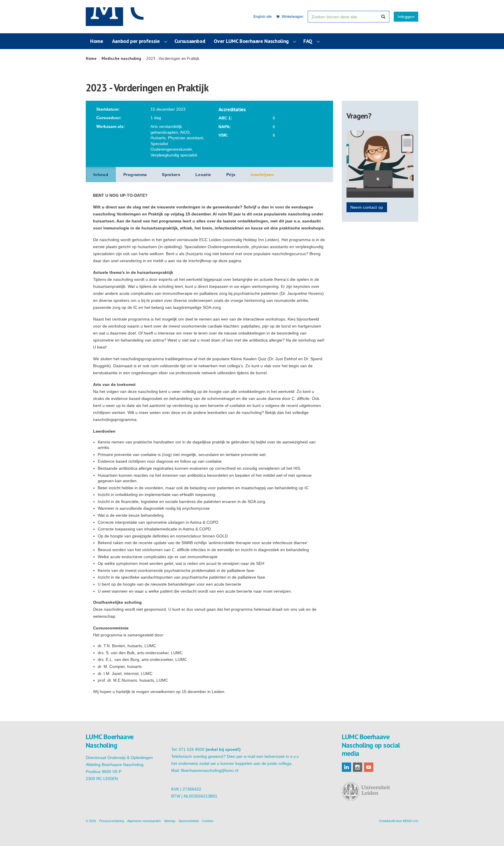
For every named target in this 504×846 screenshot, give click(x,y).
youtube (368, 767)
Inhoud (100, 174)
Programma (135, 174)
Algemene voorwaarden (144, 821)
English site (262, 17)
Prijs (231, 174)
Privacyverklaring (111, 821)
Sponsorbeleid (188, 821)
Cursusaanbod (189, 41)
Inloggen (406, 16)
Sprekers (171, 174)
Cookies (208, 821)
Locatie (203, 174)
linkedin (346, 767)
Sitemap (169, 821)
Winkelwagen (292, 16)
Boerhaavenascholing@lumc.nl (209, 770)
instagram (357, 767)
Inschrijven (262, 174)
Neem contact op (366, 207)
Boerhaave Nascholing (115, 16)
